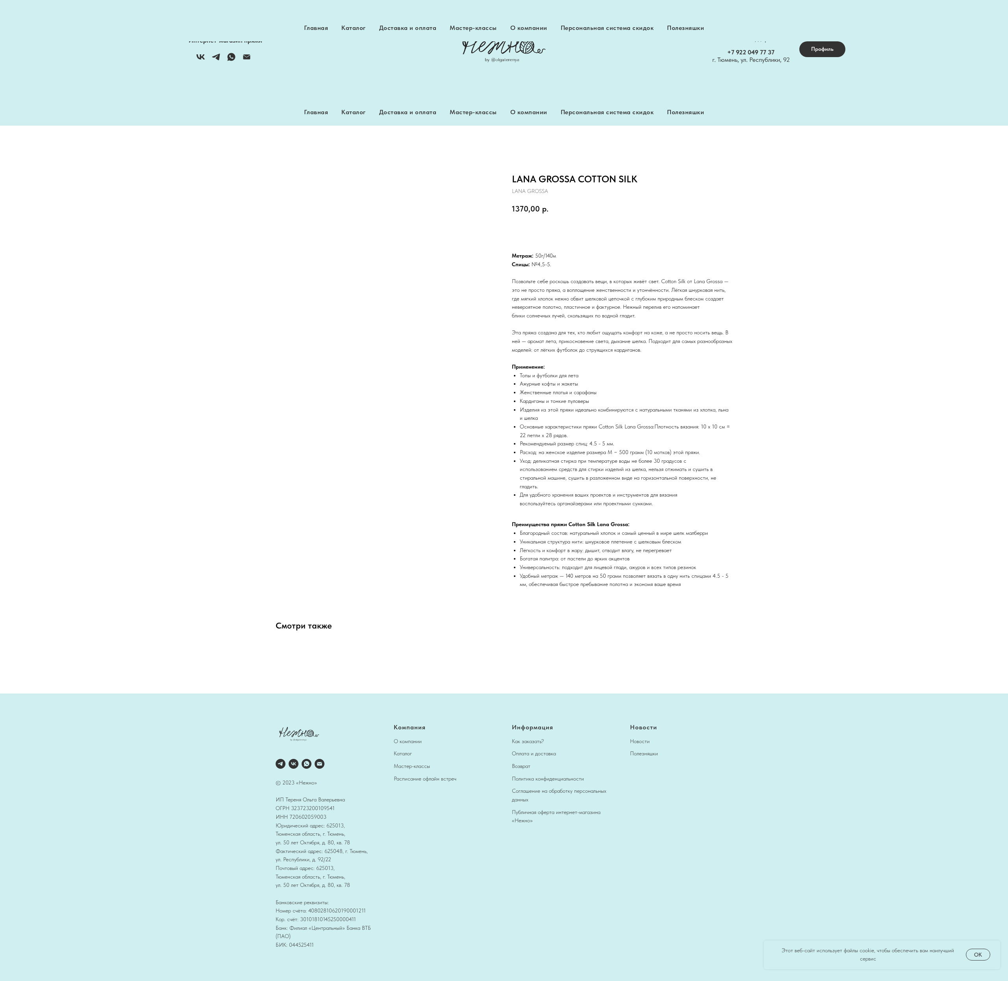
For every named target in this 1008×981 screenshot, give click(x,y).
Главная (316, 112)
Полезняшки (685, 112)
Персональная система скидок (607, 112)
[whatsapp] (306, 764)
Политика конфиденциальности (548, 778)
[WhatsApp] (231, 59)
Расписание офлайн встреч (425, 778)
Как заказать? (528, 741)
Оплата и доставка (534, 753)
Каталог (353, 112)
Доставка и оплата (408, 112)
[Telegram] (216, 59)
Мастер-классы (473, 112)
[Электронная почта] (247, 59)
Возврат (521, 766)
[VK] (201, 59)
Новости (640, 741)
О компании (528, 112)
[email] (319, 764)
